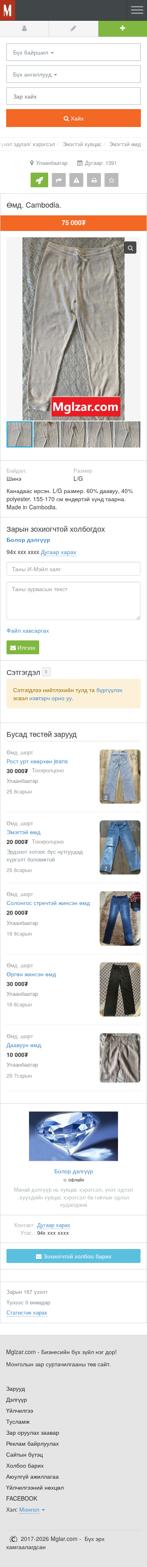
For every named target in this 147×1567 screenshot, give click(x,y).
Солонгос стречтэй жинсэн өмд (48, 903)
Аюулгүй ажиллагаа (32, 1476)
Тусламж (17, 1421)
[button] (46, 434)
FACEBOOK (21, 1498)
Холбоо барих (25, 1465)
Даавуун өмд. (24, 1045)
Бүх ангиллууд (33, 74)
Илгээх (26, 647)
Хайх (76, 118)
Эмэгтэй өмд (23, 832)
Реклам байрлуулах (32, 1443)
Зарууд (15, 1388)
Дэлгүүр (16, 1399)
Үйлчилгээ (19, 1410)
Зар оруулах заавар (32, 1432)
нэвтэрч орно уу (50, 698)
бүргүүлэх (109, 690)
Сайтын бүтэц (24, 1454)
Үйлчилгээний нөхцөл (35, 1487)
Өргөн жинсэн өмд (31, 974)
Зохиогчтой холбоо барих (76, 1256)
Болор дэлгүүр (28, 539)
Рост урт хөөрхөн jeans (37, 761)
